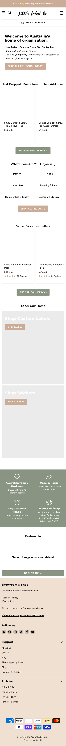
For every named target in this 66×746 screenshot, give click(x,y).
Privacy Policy (9, 696)
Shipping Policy (9, 692)
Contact (5, 652)
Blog (4, 667)
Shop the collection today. (25, 66)
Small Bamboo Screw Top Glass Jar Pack (15, 124)
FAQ (4, 657)
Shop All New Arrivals (33, 150)
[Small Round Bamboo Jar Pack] (18, 247)
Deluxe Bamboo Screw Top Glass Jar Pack (50, 124)
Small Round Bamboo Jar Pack (17, 266)
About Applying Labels (13, 662)
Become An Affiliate (12, 672)
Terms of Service (10, 701)
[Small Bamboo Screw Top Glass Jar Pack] (18, 105)
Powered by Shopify (33, 740)
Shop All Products (33, 208)
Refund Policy (9, 687)
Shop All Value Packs (33, 292)
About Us (6, 647)
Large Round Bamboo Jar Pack (51, 266)
